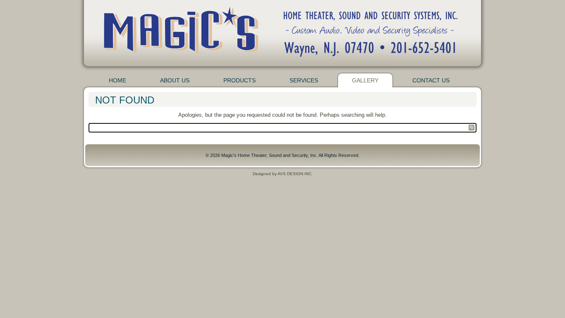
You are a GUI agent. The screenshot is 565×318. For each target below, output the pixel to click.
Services (304, 80)
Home (117, 80)
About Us (174, 80)
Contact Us (431, 80)
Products (239, 80)
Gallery (365, 80)
